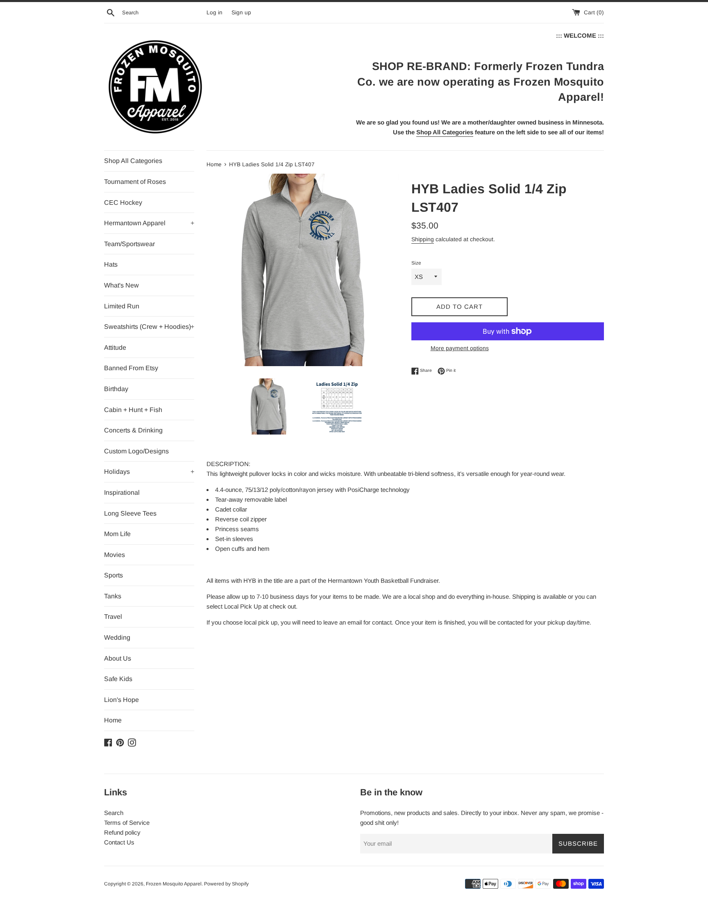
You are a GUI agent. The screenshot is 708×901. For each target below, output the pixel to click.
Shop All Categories (133, 160)
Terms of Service (127, 822)
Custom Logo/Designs (136, 451)
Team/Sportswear (129, 243)
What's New (121, 285)
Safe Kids (118, 678)
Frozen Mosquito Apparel (174, 884)
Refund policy (122, 832)
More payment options (460, 348)
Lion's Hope (121, 699)
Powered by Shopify (226, 884)
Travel (113, 616)
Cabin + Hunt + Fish (133, 409)
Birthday (116, 388)
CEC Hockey (123, 202)
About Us (117, 658)
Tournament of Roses (135, 181)
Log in (214, 12)
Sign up (241, 12)
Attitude (115, 347)
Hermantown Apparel (149, 223)
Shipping (422, 239)
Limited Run (121, 306)
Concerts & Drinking (133, 430)
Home (113, 720)
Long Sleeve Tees (130, 513)
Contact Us (119, 842)
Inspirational (122, 492)
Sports (113, 575)
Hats (111, 264)
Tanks (112, 596)
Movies (114, 554)
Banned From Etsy (131, 367)
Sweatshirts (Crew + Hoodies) (149, 326)
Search (113, 812)
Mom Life (117, 533)
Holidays (149, 471)
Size (416, 263)
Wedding (117, 637)
